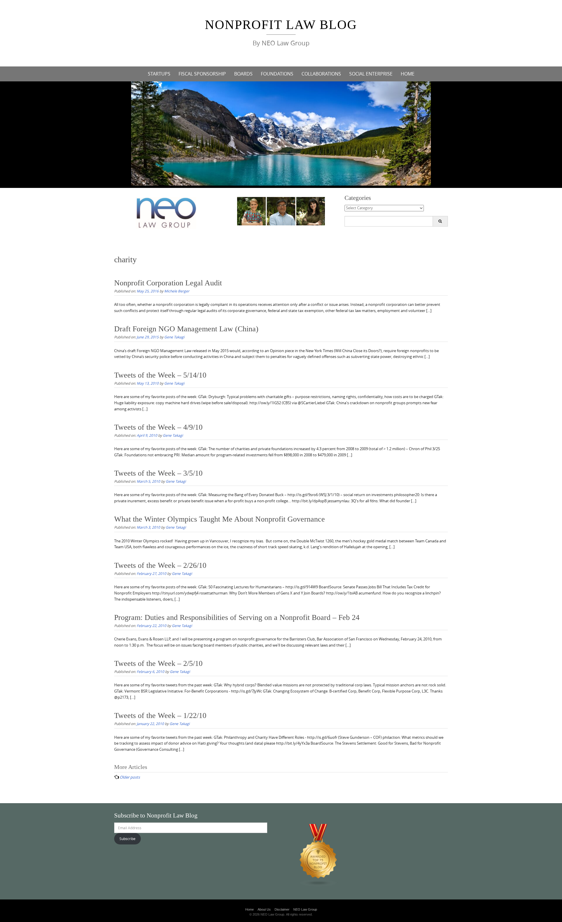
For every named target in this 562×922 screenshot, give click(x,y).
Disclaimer (282, 909)
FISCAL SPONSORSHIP (202, 74)
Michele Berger (176, 291)
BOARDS (243, 74)
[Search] (440, 221)
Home (249, 909)
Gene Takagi (174, 337)
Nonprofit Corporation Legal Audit (168, 283)
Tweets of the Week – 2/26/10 (160, 565)
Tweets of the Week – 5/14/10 (160, 375)
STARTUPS (159, 74)
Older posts (130, 777)
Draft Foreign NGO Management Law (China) (186, 329)
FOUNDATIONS (277, 74)
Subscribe (127, 838)
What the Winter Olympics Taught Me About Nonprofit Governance (219, 519)
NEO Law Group (305, 909)
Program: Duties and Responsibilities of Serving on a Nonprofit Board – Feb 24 (236, 617)
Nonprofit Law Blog (281, 25)
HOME (407, 74)
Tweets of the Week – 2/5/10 (158, 663)
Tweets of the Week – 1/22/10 (160, 715)
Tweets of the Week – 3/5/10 (158, 473)
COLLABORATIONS (321, 74)
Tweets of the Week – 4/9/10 (158, 427)
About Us (264, 909)
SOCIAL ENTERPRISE (371, 74)
